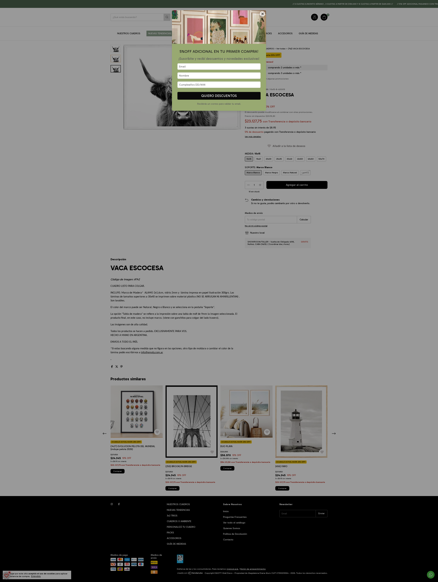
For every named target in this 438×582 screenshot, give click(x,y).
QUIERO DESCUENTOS (219, 96)
